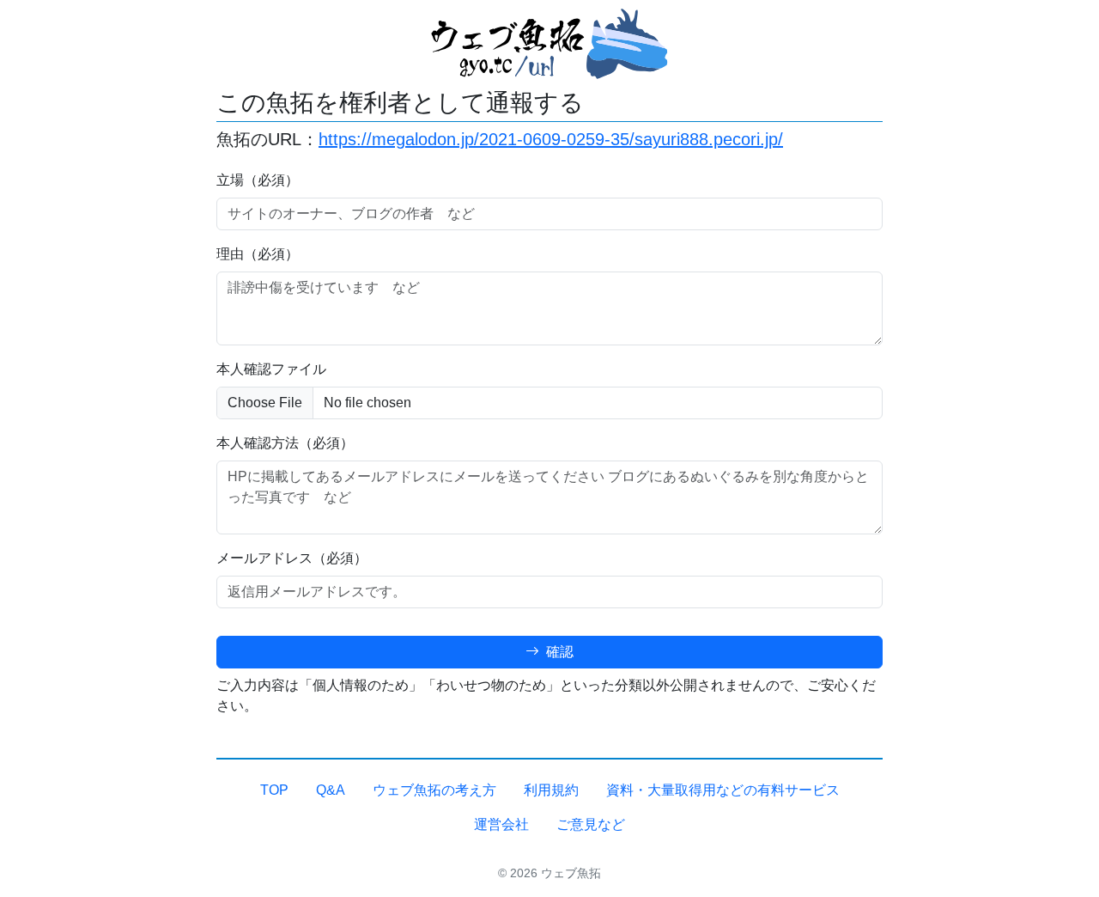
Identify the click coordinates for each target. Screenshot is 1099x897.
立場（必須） (257, 180)
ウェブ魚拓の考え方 (434, 790)
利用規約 (551, 790)
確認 (558, 651)
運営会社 (501, 824)
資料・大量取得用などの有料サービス (723, 790)
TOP (274, 790)
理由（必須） (257, 254)
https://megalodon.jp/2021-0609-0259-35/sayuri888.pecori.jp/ (551, 139)
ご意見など (590, 824)
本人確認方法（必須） (285, 443)
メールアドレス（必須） (291, 558)
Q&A (330, 790)
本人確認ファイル (271, 369)
